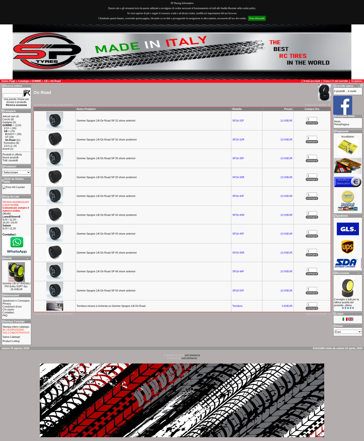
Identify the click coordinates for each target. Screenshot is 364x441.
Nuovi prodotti (11, 157)
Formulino (9, 143)
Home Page (8, 81)
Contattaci (8, 312)
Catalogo (23, 81)
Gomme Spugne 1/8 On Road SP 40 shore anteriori (106, 196)
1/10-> (7, 128)
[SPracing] (342, 113)
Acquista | (357, 81)
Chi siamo (8, 309)
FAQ (5, 315)
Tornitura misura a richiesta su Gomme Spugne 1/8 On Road (111, 306)
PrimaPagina (341, 124)
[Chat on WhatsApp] (16, 252)
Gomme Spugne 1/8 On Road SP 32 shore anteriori (106, 120)
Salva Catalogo (11, 336)
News (337, 121)
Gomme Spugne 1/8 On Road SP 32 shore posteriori (107, 139)
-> (9, 125)
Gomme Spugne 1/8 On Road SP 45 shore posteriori (107, 252)
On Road (55, 81)
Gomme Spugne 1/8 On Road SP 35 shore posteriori (107, 177)
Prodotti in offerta (12, 154)
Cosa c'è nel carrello (335, 81)
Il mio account (312, 81)
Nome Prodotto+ (86, 109)
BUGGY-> (10, 134)
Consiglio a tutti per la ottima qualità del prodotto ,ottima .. (346, 302)
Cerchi (6, 119)
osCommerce (192, 355)
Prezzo (288, 109)
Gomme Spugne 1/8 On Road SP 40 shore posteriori (107, 215)
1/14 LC (8, 145)
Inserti (6, 148)
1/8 (46, 81)
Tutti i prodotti (10, 160)
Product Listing (11, 341)
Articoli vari (9, 116)
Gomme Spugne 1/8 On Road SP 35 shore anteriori (106, 158)
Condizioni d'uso (12, 306)
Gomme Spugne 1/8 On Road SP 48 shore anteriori (106, 271)
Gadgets (7, 122)
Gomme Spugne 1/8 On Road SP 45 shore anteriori (106, 233)
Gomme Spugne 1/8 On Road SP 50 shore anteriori (106, 290)
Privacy (7, 303)
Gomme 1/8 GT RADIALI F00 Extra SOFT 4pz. (16, 285)
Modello (237, 109)
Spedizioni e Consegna (16, 300)
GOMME (36, 81)
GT (6, 137)
